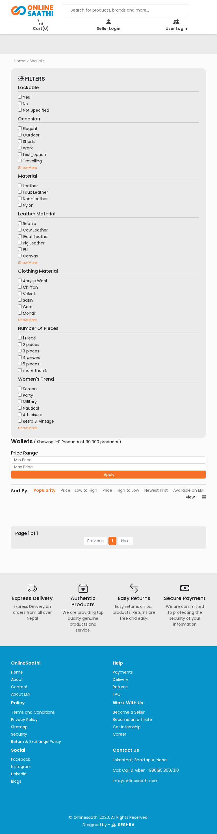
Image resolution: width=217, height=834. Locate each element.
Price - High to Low (121, 490)
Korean (30, 389)
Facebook (20, 759)
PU (25, 249)
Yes (26, 97)
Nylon (28, 205)
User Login (176, 28)
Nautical (31, 408)
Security (19, 734)
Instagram (21, 766)
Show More (27, 167)
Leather (30, 186)
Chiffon (30, 287)
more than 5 (35, 370)
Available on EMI (188, 490)
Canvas (30, 256)
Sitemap (19, 727)
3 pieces (31, 351)
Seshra (126, 825)
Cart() (41, 28)
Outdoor (31, 135)
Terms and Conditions (33, 712)
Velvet (29, 294)
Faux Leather (35, 192)
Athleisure (32, 415)
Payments (123, 672)
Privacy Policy (24, 719)
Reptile (29, 223)
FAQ (117, 694)
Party (28, 395)
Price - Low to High (79, 490)
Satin (28, 300)
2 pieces (31, 344)
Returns (120, 687)
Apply (109, 474)
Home (20, 61)
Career (119, 734)
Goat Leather (36, 236)
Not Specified (36, 110)
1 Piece (29, 338)
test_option (34, 154)
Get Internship (127, 727)
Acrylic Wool (35, 281)
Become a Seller (129, 712)
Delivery (120, 679)
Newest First (156, 490)
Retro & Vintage (38, 421)
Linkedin (19, 774)
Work (28, 148)
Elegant (30, 128)
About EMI (20, 694)
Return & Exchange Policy (36, 741)
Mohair (29, 313)
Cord (27, 307)
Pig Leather (34, 243)
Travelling (32, 161)
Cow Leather (35, 230)
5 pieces (31, 364)
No (25, 104)
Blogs (16, 781)
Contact (19, 687)
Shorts (29, 141)
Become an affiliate (132, 719)
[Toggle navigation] (23, 46)
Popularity (44, 490)
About (17, 679)
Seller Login (108, 28)
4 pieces (31, 357)
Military (30, 402)
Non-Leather (35, 199)
